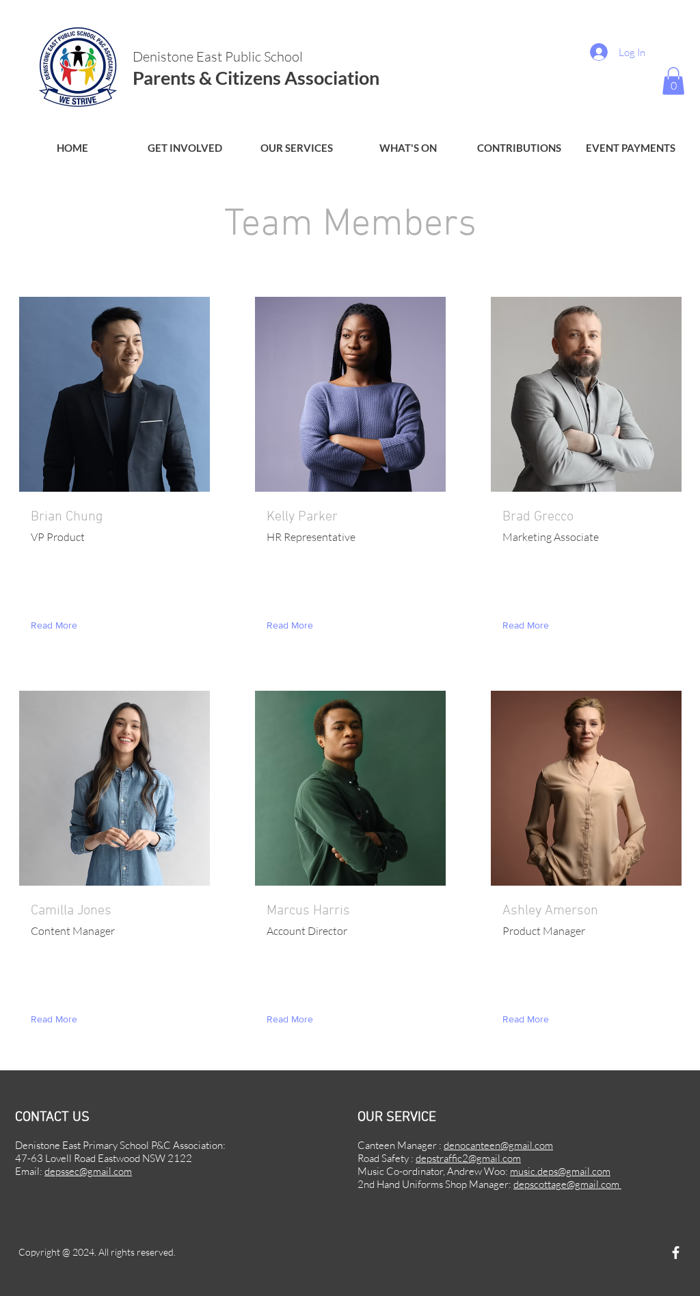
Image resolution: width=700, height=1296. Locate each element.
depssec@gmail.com (88, 1171)
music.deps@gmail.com (560, 1171)
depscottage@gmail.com (567, 1184)
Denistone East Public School (219, 56)
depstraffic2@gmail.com (468, 1158)
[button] (185, 148)
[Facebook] (675, 1252)
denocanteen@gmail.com (498, 1145)
